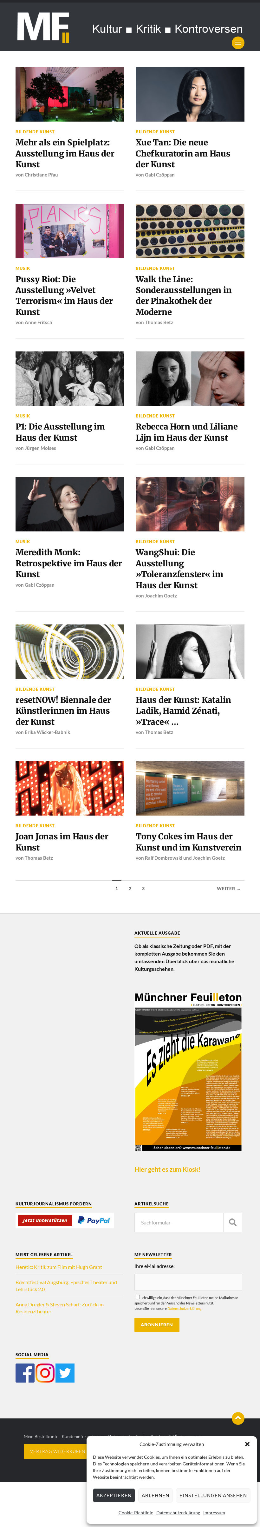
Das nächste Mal (199, 795)
